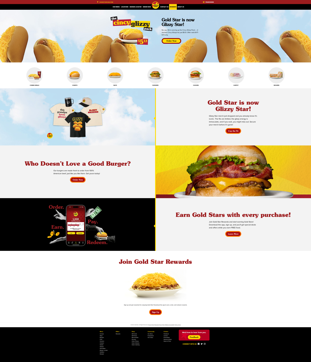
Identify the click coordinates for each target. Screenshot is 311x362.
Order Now (147, 7)
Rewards (173, 7)
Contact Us (164, 7)
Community (151, 331)
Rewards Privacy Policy (160, 325)
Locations (124, 7)
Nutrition (102, 352)
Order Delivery (135, 343)
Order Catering (136, 345)
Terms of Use (178, 325)
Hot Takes (150, 337)
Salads (101, 345)
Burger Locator (135, 7)
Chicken (102, 343)
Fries (101, 339)
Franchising (167, 337)
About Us (180, 7)
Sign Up (155, 312)
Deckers (102, 341)
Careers (166, 336)
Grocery (134, 339)
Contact (166, 331)
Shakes (102, 346)
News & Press (167, 341)
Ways (101, 336)
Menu (101, 331)
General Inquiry (168, 339)
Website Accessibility (170, 325)
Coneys (102, 334)
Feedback (166, 334)
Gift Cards (134, 334)
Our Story (150, 334)
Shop (133, 331)
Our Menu (116, 7)
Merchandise (135, 337)
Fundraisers (151, 336)
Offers (117, 331)
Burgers (102, 337)
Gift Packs (134, 336)
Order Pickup (135, 341)
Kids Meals (102, 348)
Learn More (233, 234)
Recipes (102, 354)
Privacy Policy (151, 325)
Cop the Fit (233, 131)
